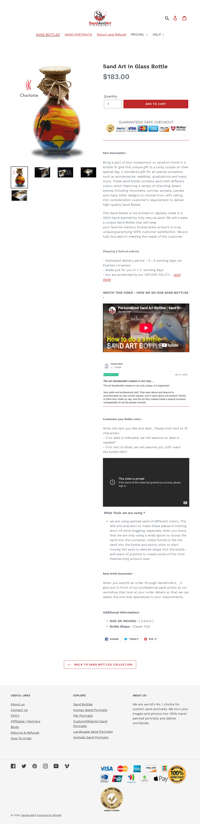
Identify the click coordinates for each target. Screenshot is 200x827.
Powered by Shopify (49, 815)
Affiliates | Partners (25, 721)
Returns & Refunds (25, 733)
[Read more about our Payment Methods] (146, 138)
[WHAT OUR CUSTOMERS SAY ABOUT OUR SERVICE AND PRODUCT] (146, 404)
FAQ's (15, 715)
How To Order (21, 738)
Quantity (110, 96)
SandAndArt (28, 815)
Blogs (15, 727)
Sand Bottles (83, 704)
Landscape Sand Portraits (93, 732)
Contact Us (19, 710)
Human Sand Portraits (90, 710)
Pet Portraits (83, 715)
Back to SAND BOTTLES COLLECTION (102, 664)
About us (18, 704)
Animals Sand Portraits (90, 737)
